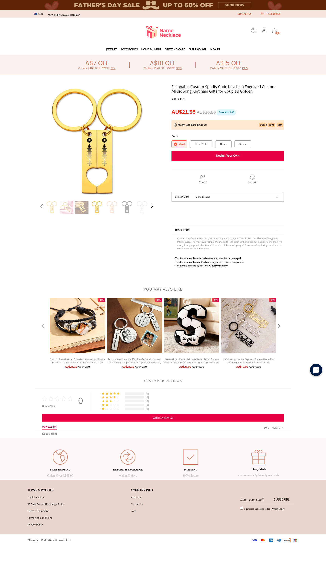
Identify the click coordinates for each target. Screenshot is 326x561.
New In (215, 49)
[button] (49, 140)
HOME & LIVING (151, 49)
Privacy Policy (35, 524)
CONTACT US (244, 13)
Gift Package (198, 49)
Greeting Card (175, 49)
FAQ (133, 511)
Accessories (129, 49)
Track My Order (36, 497)
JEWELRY (111, 49)
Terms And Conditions (40, 517)
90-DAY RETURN (212, 265)
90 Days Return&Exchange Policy (46, 504)
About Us (136, 497)
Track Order (272, 13)
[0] (274, 30)
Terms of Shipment (38, 511)
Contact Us (137, 504)
